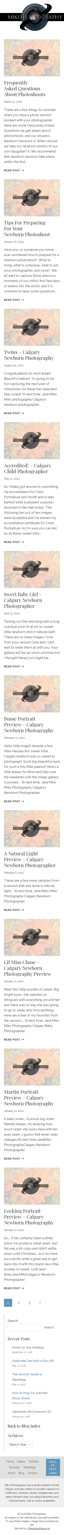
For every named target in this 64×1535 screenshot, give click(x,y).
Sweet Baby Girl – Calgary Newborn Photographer (23, 600)
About (11, 1473)
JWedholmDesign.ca (39, 1528)
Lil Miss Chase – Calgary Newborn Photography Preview (27, 968)
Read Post (14, 170)
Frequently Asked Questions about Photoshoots (24, 88)
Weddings (29, 1467)
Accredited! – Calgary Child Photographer (27, 468)
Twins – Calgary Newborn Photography (29, 355)
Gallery (21, 1461)
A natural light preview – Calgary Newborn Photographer (30, 859)
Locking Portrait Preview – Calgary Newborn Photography (29, 1217)
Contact (32, 1473)
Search (13, 1321)
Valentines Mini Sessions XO (31, 1411)
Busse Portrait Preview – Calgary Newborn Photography (29, 724)
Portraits (34, 1461)
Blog (21, 1473)
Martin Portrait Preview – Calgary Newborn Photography (29, 1097)
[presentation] (32, 57)
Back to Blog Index (24, 1425)
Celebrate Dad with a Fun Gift (33, 1360)
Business (14, 1467)
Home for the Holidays (28, 1347)
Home (10, 1461)
